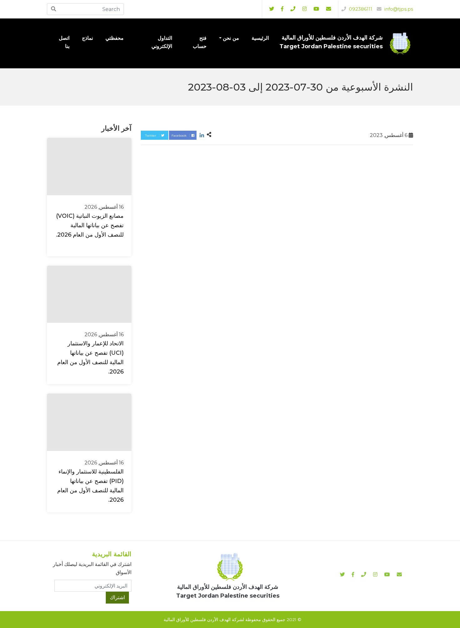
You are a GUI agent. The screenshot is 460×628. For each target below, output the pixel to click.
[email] (328, 9)
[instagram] (316, 9)
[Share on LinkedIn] (201, 135)
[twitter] (271, 9)
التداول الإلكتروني (161, 42)
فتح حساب (200, 42)
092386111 (360, 9)
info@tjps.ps (398, 9)
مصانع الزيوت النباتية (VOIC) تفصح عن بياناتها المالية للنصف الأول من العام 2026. (90, 225)
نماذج (87, 38)
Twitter (151, 135)
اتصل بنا (64, 42)
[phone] (293, 9)
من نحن (231, 38)
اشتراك (117, 597)
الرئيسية (260, 38)
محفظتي (114, 38)
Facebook (179, 135)
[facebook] (282, 9)
